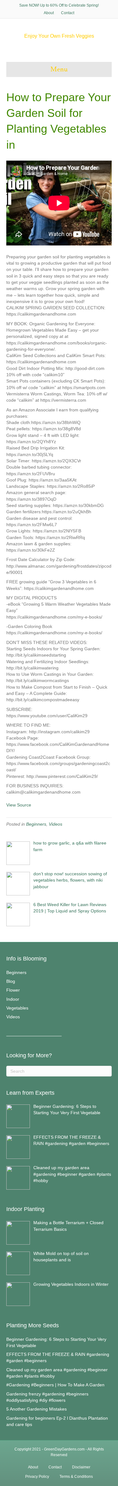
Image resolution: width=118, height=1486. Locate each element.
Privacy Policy (37, 1476)
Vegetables (17, 1007)
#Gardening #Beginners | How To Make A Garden (55, 1384)
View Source (18, 804)
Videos (55, 824)
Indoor (12, 999)
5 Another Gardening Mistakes (36, 1409)
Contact (67, 13)
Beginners (36, 824)
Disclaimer (81, 1467)
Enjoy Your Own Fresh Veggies (59, 36)
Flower (13, 990)
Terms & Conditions (76, 1476)
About (49, 13)
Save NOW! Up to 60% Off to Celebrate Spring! (59, 5)
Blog (10, 981)
